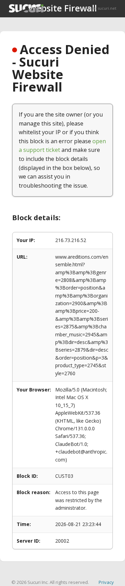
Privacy (106, 582)
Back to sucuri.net (99, 8)
